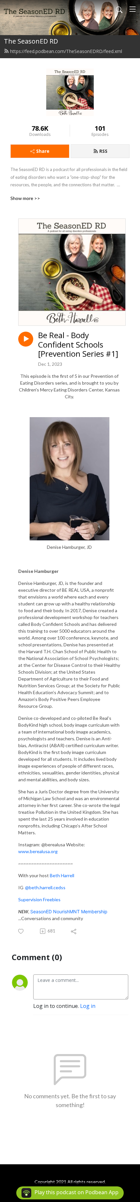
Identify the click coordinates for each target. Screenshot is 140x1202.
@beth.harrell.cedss (45, 887)
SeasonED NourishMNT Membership (68, 911)
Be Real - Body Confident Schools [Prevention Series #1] (78, 345)
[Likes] (21, 931)
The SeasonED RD (31, 41)
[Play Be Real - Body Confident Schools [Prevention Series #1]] (25, 339)
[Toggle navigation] (132, 9)
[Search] (119, 9)
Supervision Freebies (39, 899)
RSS (103, 151)
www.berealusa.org (38, 851)
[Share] (74, 931)
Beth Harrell (62, 875)
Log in (87, 1006)
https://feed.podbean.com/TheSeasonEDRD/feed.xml (66, 51)
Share (42, 151)
